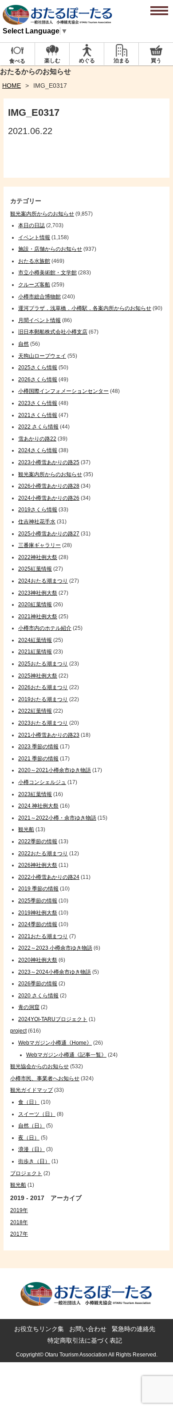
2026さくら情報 (37, 379)
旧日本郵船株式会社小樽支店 (52, 332)
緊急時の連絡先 (133, 1328)
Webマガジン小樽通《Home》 (55, 1043)
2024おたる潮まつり (43, 581)
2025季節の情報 (37, 901)
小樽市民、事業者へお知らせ (44, 1078)
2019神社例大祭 (37, 913)
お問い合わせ (87, 1328)
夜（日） (28, 1138)
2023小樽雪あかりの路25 (48, 462)
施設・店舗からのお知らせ (50, 249)
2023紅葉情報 (35, 794)
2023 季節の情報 (38, 746)
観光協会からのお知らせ (39, 1066)
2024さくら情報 (37, 450)
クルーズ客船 (34, 285)
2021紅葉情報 (35, 652)
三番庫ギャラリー (39, 545)
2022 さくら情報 (38, 427)
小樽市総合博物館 (39, 297)
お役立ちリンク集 (39, 1328)
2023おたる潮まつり (43, 723)
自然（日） (31, 1126)
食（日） (28, 1102)
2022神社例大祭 (37, 557)
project (18, 1031)
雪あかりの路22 (37, 439)
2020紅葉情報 (35, 604)
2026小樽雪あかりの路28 (48, 486)
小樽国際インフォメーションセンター (63, 391)
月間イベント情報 (39, 320)
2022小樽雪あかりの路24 (48, 877)
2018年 (19, 1222)
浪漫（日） (31, 1149)
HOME (11, 85)
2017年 (19, 1234)
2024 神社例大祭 (38, 806)
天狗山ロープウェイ (42, 356)
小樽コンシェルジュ (42, 782)
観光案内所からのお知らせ (42, 214)
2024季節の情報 (37, 924)
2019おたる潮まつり (43, 699)
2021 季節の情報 (38, 759)
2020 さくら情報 (38, 995)
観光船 (26, 829)
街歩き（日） (34, 1161)
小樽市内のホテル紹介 (44, 628)
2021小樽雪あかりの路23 (48, 735)
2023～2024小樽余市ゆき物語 (54, 972)
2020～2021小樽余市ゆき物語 (54, 770)
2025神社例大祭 (37, 676)
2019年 (19, 1210)
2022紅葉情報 (35, 711)
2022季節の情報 (37, 841)
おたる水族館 (34, 261)
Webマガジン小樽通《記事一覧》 (66, 1055)
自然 (23, 344)
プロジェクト (26, 1173)
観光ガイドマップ (31, 1090)
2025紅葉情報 (35, 569)
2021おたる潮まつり (43, 936)
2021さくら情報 (37, 415)
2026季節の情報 (37, 983)
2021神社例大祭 (37, 616)
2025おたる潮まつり (43, 664)
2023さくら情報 (37, 403)
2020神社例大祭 (37, 960)
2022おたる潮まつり (43, 853)
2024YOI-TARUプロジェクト (52, 1019)
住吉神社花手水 (36, 522)
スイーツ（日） (36, 1114)
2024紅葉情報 (35, 640)
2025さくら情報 (37, 367)
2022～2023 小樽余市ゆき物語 (55, 948)
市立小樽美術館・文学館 (47, 273)
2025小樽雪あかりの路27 (48, 534)
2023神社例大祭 (37, 593)
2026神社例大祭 (37, 865)
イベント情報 (34, 237)
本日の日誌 (31, 225)
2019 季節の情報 (38, 889)
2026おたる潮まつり (43, 687)
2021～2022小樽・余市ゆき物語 (57, 818)
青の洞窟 (28, 1007)
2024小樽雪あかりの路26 (48, 498)
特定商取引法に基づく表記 (84, 1340)
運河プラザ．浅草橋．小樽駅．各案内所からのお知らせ (84, 308)
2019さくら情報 (37, 509)
